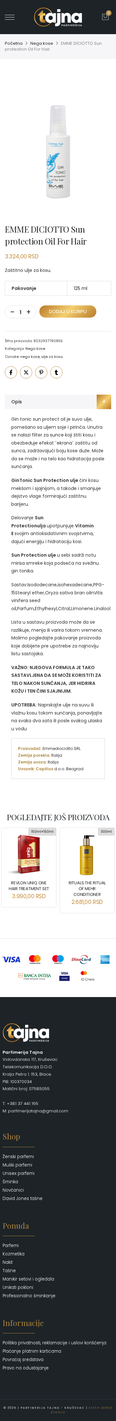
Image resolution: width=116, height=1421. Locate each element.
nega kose (30, 356)
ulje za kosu (52, 356)
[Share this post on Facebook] (11, 372)
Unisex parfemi (18, 1173)
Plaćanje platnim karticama (32, 1351)
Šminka (10, 1182)
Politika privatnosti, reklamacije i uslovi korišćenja (54, 1343)
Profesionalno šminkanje (29, 1296)
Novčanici (13, 1190)
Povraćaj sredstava (23, 1360)
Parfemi (11, 1246)
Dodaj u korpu (68, 311)
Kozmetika (13, 1254)
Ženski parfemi (18, 1157)
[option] (58, 143)
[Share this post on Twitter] (26, 372)
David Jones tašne (23, 1198)
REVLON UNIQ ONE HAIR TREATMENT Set (29, 886)
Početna (14, 43)
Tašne (9, 1271)
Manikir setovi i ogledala (28, 1279)
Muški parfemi (17, 1165)
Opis (16, 401)
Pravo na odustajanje (26, 1368)
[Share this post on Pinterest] (41, 372)
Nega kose (41, 43)
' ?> (18, 17)
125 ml (80, 288)
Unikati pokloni (18, 1287)
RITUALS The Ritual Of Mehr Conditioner (87, 889)
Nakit (8, 1262)
